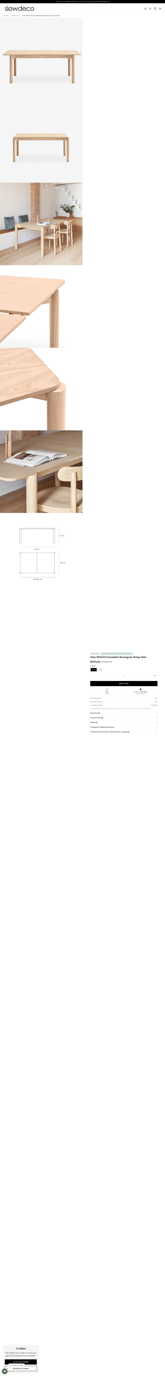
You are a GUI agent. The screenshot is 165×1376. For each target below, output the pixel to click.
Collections (15, 15)
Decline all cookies (20, 1368)
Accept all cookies (20, 1362)
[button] (94, 669)
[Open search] (145, 9)
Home (6, 15)
